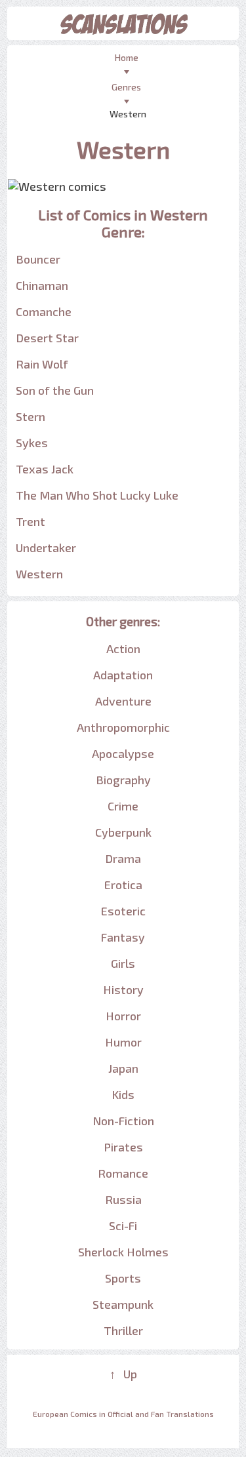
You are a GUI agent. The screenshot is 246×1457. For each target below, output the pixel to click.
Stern (30, 416)
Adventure (123, 701)
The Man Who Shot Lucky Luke (97, 495)
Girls (123, 963)
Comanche (44, 311)
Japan (123, 1068)
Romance (123, 1173)
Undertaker (46, 547)
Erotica (123, 884)
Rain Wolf (42, 364)
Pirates (123, 1147)
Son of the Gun (55, 390)
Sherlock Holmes (123, 1252)
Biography (123, 779)
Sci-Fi (123, 1225)
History (123, 989)
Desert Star (47, 337)
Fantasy (123, 937)
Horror (123, 1015)
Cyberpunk (123, 832)
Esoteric (123, 911)
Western (39, 574)
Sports (123, 1278)
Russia (123, 1199)
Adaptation (123, 675)
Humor (123, 1042)
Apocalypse (123, 753)
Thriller (123, 1330)
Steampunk (123, 1304)
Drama (123, 858)
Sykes (32, 442)
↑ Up (123, 1374)
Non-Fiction (123, 1120)
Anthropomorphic (123, 727)
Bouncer (38, 259)
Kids (123, 1094)
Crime (123, 806)
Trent (30, 521)
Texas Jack (44, 469)
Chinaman (42, 285)
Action (123, 648)
